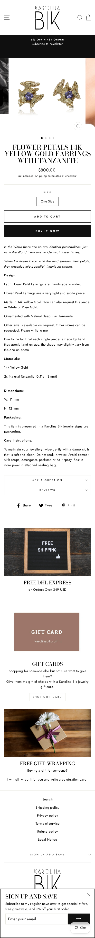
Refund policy (47, 831)
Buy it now (47, 231)
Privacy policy (47, 815)
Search (47, 799)
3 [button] (50, 138)
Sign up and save (47, 854)
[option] (47, 42)
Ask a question (47, 480)
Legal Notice (47, 839)
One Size (47, 201)
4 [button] (54, 138)
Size (47, 192)
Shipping (41, 176)
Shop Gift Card (47, 697)
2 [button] (46, 138)
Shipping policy (47, 807)
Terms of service (47, 823)
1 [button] (42, 138)
